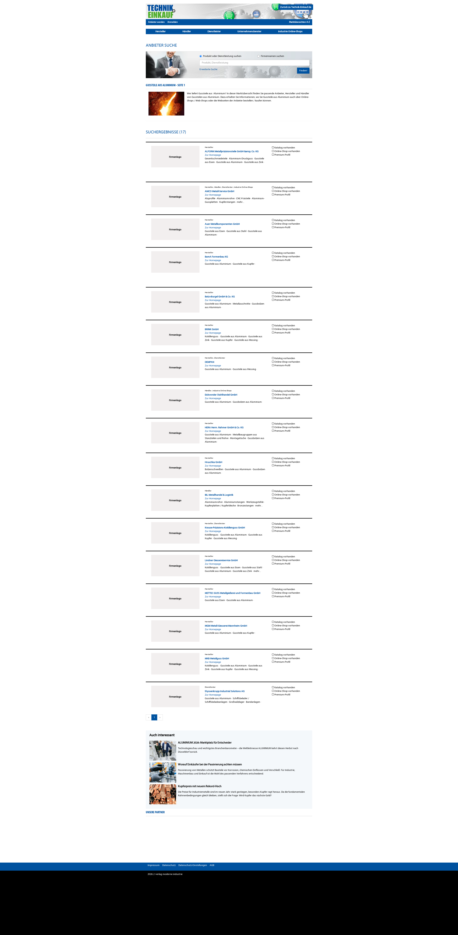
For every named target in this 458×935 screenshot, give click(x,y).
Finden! (303, 70)
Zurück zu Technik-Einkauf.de (295, 7)
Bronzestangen (245, 505)
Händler (186, 31)
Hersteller (160, 31)
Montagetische (238, 438)
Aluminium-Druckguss (241, 158)
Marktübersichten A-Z (299, 22)
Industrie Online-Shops (290, 31)
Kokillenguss (212, 336)
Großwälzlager (236, 701)
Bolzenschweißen (214, 469)
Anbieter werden (156, 22)
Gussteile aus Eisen (215, 231)
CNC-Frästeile (243, 198)
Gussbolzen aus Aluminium (247, 401)
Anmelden (172, 22)
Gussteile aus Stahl (236, 231)
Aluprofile (210, 198)
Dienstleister (214, 31)
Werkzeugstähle (255, 502)
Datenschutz (169, 865)
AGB (212, 865)
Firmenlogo (175, 156)
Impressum (154, 865)
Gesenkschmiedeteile (216, 158)
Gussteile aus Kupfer (243, 263)
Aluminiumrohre (226, 198)
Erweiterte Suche (208, 69)
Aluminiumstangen (234, 502)
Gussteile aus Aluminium (229, 162)
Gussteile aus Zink (253, 162)
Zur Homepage (213, 154)
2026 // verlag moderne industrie (165, 874)
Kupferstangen (227, 201)
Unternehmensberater (249, 31)
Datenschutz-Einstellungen (192, 865)
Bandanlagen (253, 701)
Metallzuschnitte (241, 303)
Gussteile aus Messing (246, 340)
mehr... (240, 201)
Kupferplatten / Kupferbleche (220, 505)
